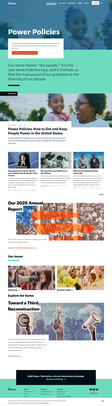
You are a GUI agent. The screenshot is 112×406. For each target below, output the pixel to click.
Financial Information (46, 391)
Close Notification (101, 402)
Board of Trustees (29, 391)
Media (80, 3)
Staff (25, 394)
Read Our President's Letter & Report (21, 248)
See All (101, 194)
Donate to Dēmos (54, 378)
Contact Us (60, 389)
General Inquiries (61, 391)
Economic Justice (64, 290)
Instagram (97, 389)
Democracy (12, 290)
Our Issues (62, 3)
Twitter (94, 389)
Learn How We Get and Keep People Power (25, 53)
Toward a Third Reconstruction (23, 306)
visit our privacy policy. (43, 403)
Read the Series (13, 356)
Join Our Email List (45, 394)
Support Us (44, 389)
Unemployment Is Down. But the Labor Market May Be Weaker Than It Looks (22, 173)
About (87, 3)
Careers (26, 396)
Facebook (91, 389)
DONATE (95, 3)
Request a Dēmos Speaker (64, 396)
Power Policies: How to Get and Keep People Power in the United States (37, 130)
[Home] (12, 5)
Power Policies (51, 3)
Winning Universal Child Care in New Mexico (54, 171)
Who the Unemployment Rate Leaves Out (85, 171)
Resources (72, 3)
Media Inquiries (61, 394)
